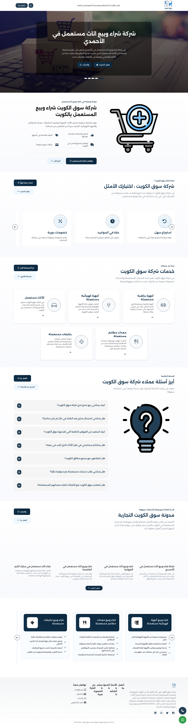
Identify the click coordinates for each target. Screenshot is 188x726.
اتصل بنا (117, 5)
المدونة (100, 5)
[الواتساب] (182, 720)
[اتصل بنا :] (182, 711)
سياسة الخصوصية (91, 5)
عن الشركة (81, 5)
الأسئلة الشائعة (108, 5)
